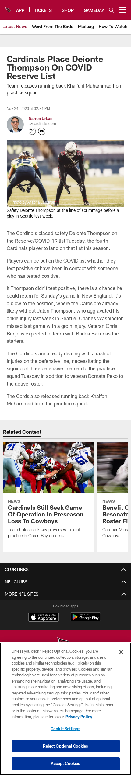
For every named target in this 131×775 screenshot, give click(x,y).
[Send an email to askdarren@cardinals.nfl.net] (41, 131)
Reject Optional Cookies (65, 746)
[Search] (111, 10)
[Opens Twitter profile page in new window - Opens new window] (32, 131)
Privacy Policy (79, 716)
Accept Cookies (65, 763)
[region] (65, 708)
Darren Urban (40, 118)
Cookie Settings (65, 728)
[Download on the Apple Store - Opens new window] (43, 618)
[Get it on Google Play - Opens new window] (85, 620)
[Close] (121, 652)
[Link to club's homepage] (8, 7)
